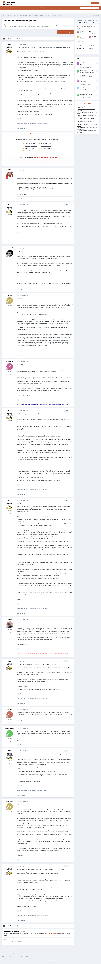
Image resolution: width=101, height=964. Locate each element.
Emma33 (84, 89)
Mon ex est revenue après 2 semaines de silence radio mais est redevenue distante (87, 72)
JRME (9, 170)
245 (10, 57)
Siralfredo (84, 65)
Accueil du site (6, 7)
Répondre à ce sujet (65, 32)
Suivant (10, 38)
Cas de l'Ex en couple (46, 146)
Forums (14, 7)
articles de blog (35, 160)
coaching (49, 160)
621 (10, 632)
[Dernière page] (14, 38)
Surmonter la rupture (46, 150)
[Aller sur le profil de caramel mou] (9, 733)
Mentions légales (20, 957)
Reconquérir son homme (31, 150)
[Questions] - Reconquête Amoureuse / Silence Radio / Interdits (33, 26)
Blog (20, 7)
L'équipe (26, 7)
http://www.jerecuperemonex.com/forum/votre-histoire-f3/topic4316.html (34, 57)
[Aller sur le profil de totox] (5, 25)
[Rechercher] (97, 8)
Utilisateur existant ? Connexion (81, 3)
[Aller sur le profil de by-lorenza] (9, 366)
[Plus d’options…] (71, 44)
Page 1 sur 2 (20, 38)
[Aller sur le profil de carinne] (9, 714)
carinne (9, 709)
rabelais (9, 619)
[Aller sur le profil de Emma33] (78, 88)
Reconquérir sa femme (46, 148)
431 (10, 741)
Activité (40, 7)
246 (10, 722)
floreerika (84, 83)
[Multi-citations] (18, 119)
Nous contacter (50, 960)
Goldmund (9, 295)
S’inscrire (95, 3)
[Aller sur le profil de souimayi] (78, 95)
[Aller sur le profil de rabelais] (9, 624)
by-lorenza (9, 361)
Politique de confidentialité (8, 957)
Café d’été (82, 87)
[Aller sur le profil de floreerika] (78, 80)
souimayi (84, 95)
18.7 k (10, 182)
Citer (21, 118)
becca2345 (9, 248)
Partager (58, 25)
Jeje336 (83, 75)
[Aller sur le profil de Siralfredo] (78, 63)
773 (10, 260)
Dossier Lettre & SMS (46, 143)
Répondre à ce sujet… (16, 941)
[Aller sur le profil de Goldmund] (9, 300)
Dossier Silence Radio (30, 143)
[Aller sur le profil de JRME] (9, 175)
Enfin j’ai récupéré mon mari (86, 94)
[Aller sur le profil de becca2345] (9, 253)
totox (11, 25)
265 (10, 374)
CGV (26, 957)
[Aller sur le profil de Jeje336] (78, 71)
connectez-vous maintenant (51, 933)
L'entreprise (33, 7)
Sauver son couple (29, 148)
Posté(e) (22, 44)
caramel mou (9, 728)
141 (10, 308)
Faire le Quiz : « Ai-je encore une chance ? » (46, 157)
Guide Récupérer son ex (31, 146)
